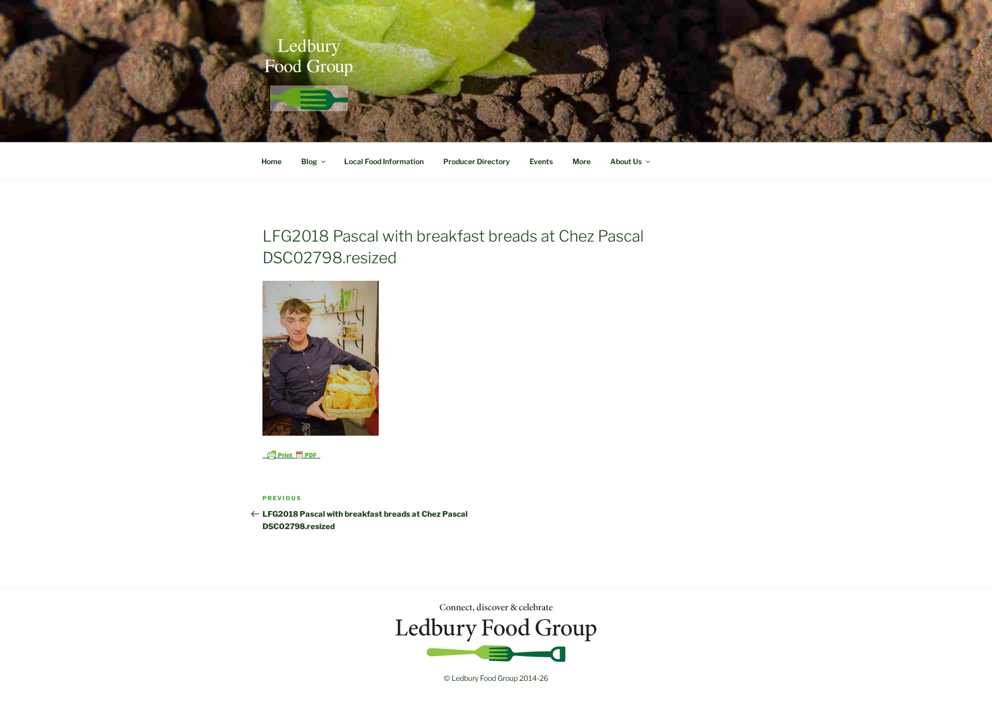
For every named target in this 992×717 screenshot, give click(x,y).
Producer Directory (476, 161)
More (581, 161)
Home (271, 161)
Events (541, 161)
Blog (309, 161)
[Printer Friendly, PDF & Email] (291, 454)
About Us (626, 161)
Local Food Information (384, 161)
